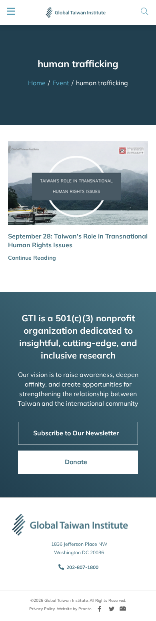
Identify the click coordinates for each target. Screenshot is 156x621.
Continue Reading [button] (32, 257)
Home (37, 83)
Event (60, 83)
